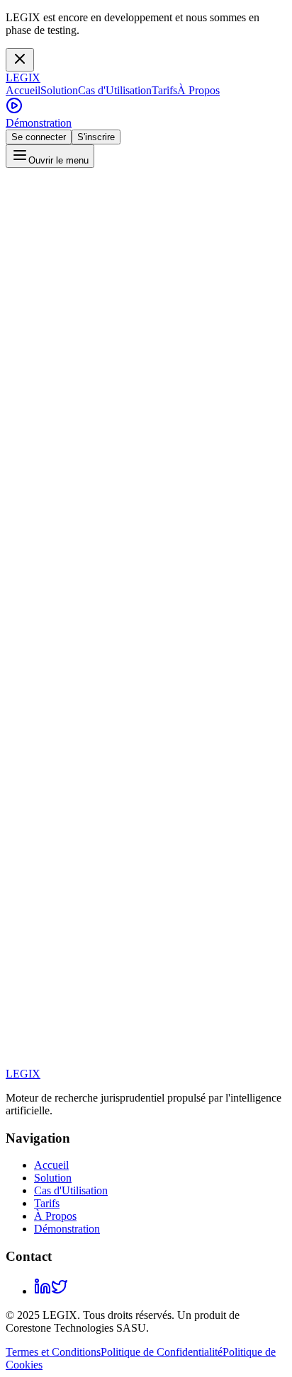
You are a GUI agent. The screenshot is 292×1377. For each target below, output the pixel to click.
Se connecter (38, 137)
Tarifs (164, 90)
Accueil (23, 90)
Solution (59, 90)
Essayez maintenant (53, 767)
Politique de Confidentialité (162, 1352)
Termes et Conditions (53, 1352)
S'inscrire (96, 137)
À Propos (198, 90)
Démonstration (39, 123)
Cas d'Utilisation (115, 90)
